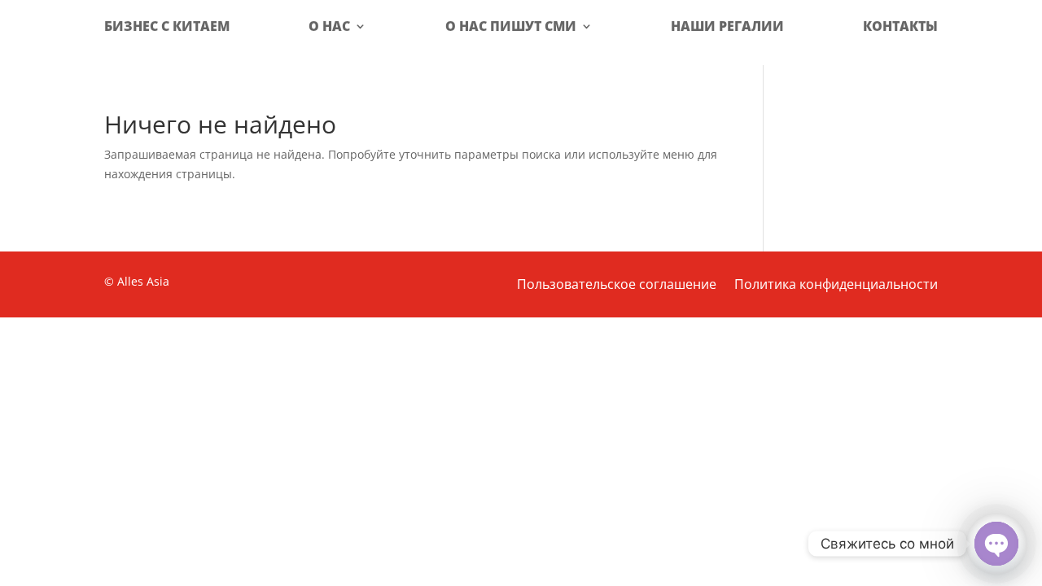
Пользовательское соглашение (616, 285)
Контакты (900, 26)
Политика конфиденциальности (836, 285)
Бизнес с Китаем (167, 26)
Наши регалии (727, 26)
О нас (329, 26)
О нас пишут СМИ (510, 26)
